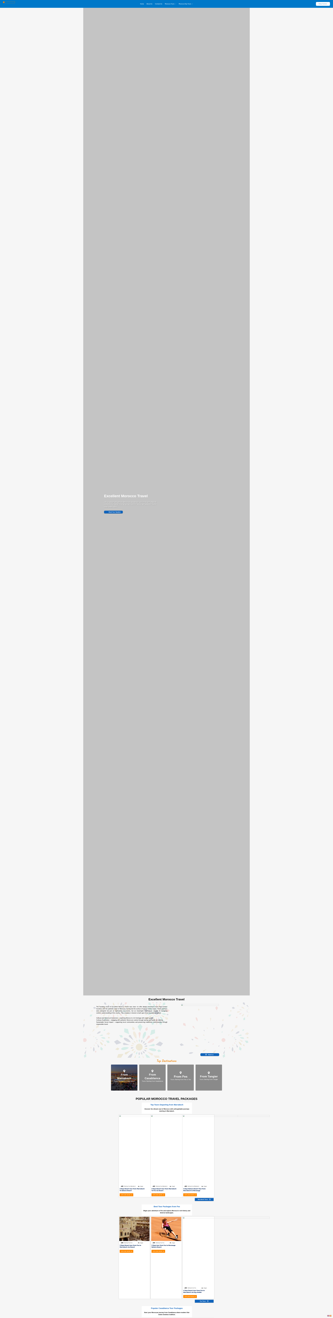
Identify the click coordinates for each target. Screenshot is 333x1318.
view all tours (124, 1078)
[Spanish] (330, 1315)
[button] (175, 4)
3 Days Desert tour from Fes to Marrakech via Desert (130, 1246)
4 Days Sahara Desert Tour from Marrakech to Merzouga (194, 1189)
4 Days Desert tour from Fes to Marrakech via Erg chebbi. (194, 1291)
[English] (328, 1315)
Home (142, 4)
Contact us (158, 4)
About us (149, 4)
